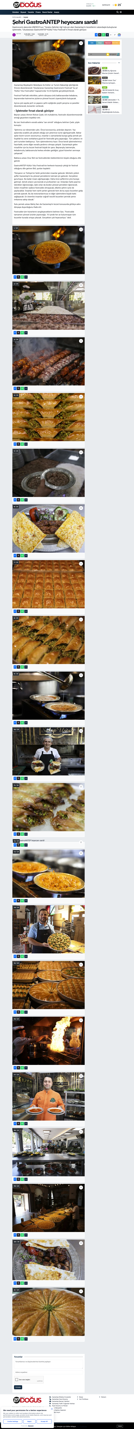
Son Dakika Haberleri (59, 1410)
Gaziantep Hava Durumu (60, 1399)
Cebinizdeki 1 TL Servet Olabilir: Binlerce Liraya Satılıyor (110, 101)
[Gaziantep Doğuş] (27, 4)
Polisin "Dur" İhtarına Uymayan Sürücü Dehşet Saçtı (109, 81)
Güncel (105, 107)
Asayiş (56, 12)
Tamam (120, 1426)
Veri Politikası (83, 1399)
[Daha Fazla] (107, 34)
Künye (81, 1397)
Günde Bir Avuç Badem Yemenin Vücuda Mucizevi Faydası (110, 91)
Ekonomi (105, 97)
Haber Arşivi (56, 1412)
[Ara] (118, 12)
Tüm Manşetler (57, 1408)
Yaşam (25, 17)
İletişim (103, 1397)
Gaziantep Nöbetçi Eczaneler (61, 1397)
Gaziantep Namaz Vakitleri (60, 1401)
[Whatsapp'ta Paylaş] (103, 34)
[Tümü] (119, 63)
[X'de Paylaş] (99, 34)
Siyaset (23, 12)
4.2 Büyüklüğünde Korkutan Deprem (111, 111)
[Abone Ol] (119, 35)
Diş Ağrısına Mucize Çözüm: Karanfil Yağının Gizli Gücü (110, 72)
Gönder (18, 1387)
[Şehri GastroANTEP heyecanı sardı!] (48, 61)
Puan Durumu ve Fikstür (60, 1406)
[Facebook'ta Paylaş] (96, 34)
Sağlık (104, 68)
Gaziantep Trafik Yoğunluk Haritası (63, 1403)
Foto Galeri (16, 17)
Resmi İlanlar (47, 12)
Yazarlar (31, 12)
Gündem (15, 12)
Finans (38, 12)
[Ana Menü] (120, 12)
